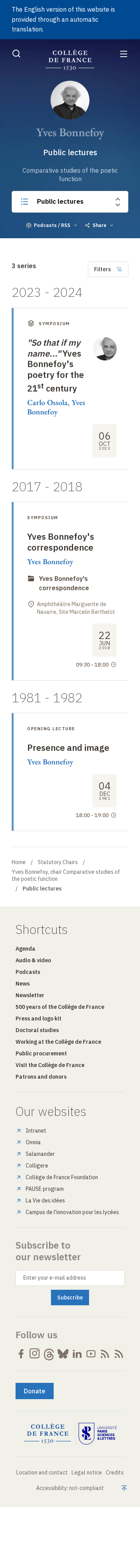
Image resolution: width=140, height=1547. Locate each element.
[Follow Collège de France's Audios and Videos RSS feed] (119, 1353)
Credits (115, 1472)
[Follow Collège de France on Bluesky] (63, 1353)
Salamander (40, 1153)
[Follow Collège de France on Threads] (49, 1353)
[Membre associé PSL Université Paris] (98, 1434)
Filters (102, 269)
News (23, 983)
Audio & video (33, 960)
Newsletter (30, 995)
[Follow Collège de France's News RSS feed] (105, 1353)
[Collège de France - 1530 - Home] (70, 60)
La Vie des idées (45, 1200)
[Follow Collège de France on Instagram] (35, 1353)
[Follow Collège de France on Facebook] (21, 1353)
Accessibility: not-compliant (70, 1488)
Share (100, 225)
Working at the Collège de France (58, 1041)
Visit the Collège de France (50, 1065)
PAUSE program (45, 1188)
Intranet (36, 1130)
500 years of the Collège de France (60, 1006)
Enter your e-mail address (54, 1277)
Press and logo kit (38, 1018)
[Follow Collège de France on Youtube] (91, 1353)
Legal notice (87, 1472)
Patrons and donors (41, 1076)
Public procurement (41, 1053)
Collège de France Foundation (62, 1177)
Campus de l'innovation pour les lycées (72, 1212)
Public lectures (60, 201)
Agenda (25, 948)
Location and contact (42, 1472)
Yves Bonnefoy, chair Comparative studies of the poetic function (66, 875)
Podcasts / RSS (52, 225)
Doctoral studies (37, 1030)
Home (19, 862)
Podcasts (28, 971)
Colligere (37, 1165)
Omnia (33, 1142)
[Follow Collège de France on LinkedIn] (77, 1353)
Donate (35, 1391)
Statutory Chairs (58, 862)
